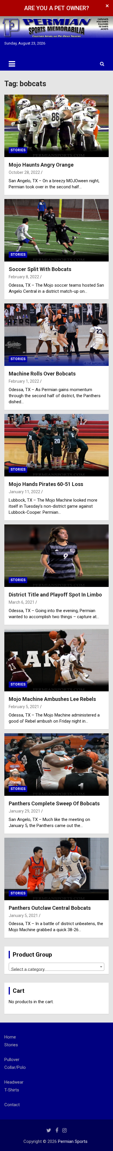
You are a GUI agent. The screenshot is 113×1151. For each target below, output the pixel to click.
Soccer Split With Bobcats (40, 269)
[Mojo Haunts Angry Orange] (56, 125)
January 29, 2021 (24, 811)
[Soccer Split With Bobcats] (56, 230)
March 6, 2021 (21, 602)
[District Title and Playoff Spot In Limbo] (56, 555)
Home (10, 1037)
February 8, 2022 (24, 277)
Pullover (11, 1059)
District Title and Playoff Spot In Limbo (55, 595)
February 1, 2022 (24, 381)
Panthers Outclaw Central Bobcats (50, 908)
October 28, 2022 (24, 172)
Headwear (13, 1082)
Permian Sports (73, 1141)
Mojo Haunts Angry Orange (41, 165)
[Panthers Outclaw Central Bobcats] (56, 868)
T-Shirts (11, 1090)
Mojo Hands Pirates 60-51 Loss (46, 484)
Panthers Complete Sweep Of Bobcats (54, 803)
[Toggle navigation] (11, 64)
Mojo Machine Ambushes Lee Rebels (52, 699)
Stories (17, 150)
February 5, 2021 (24, 706)
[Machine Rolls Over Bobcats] (56, 334)
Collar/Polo (15, 1067)
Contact (12, 1104)
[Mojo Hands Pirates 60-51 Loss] (56, 445)
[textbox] (56, 969)
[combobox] (56, 967)
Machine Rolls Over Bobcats (42, 374)
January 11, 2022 (24, 491)
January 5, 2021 (23, 915)
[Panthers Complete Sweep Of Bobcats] (56, 764)
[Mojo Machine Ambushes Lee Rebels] (56, 660)
